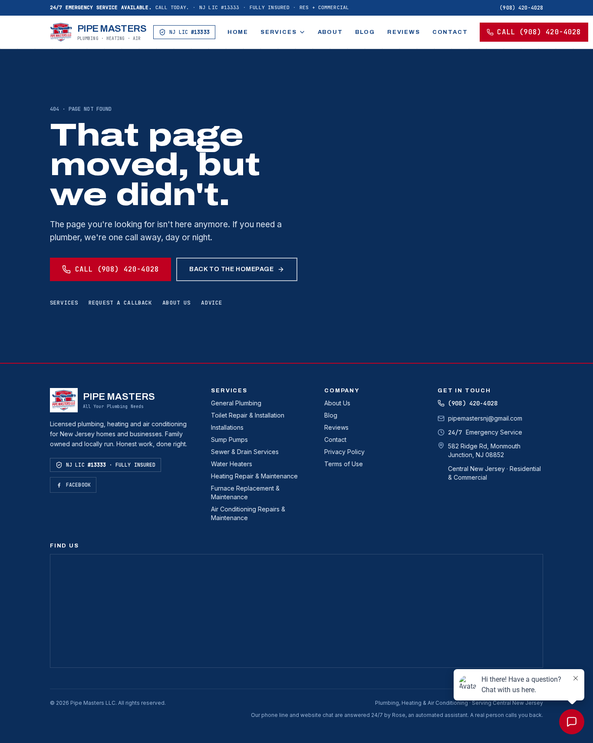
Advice (211, 302)
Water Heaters (231, 464)
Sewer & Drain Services (245, 451)
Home (237, 32)
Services (278, 32)
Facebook (78, 484)
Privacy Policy (344, 451)
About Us (337, 403)
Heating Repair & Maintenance (254, 476)
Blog (365, 32)
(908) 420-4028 (521, 7)
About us (176, 302)
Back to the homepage (231, 268)
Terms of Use (343, 464)
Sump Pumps (229, 439)
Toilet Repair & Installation (247, 415)
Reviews (403, 32)
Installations (227, 427)
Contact (450, 32)
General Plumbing (236, 403)
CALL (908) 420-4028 (539, 31)
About (330, 32)
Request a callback (120, 302)
